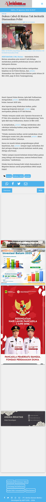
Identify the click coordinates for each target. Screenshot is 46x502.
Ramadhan (5, 22)
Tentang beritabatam (15, 486)
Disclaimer (30, 490)
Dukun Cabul (18, 176)
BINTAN (4, 14)
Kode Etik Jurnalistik (15, 490)
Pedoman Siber (21, 482)
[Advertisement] (23, 86)
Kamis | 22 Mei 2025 (14, 22)
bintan (9, 176)
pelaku (32, 71)
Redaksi (10, 482)
